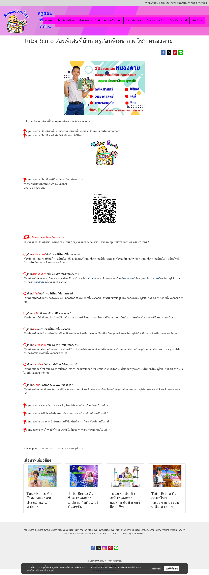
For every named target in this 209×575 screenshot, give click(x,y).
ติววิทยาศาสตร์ (141, 530)
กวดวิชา (83, 530)
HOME (48, 20)
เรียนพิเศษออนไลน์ (89, 20)
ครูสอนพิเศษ (29, 530)
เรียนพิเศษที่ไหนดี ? (97, 405)
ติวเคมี (173, 530)
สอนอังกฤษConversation (134, 533)
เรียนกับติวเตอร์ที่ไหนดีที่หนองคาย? (53, 254)
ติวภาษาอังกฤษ (154, 530)
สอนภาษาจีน (86, 533)
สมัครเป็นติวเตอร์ (177, 20)
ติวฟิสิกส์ (165, 530)
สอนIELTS (117, 533)
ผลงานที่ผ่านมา (112, 20)
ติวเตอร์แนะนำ (155, 20)
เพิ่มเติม (196, 20)
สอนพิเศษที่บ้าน (42, 530)
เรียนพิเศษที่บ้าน (66, 20)
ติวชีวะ (179, 530)
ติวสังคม (76, 533)
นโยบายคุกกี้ (49, 570)
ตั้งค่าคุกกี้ (156, 568)
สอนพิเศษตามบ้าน (96, 530)
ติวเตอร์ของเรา (134, 20)
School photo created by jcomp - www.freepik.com (53, 448)
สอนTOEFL (108, 533)
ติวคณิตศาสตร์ (127, 530)
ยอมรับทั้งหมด (172, 568)
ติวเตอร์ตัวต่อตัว (72, 530)
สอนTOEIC (97, 533)
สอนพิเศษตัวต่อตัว (57, 530)
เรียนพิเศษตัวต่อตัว (112, 530)
